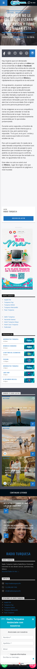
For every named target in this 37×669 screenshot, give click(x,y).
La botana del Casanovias (11, 352)
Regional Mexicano (23, 13)
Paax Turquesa (9, 310)
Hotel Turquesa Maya (11, 322)
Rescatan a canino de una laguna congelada (16, 505)
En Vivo (32, 3)
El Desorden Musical (10, 379)
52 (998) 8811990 (11, 587)
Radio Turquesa (20, 37)
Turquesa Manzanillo (11, 307)
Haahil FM (7, 300)
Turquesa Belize (9, 305)
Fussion (5, 359)
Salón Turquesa (9, 317)
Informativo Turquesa (10, 339)
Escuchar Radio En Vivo (10, 571)
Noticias (10, 13)
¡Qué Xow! (6, 372)
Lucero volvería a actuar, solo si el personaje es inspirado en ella (18, 528)
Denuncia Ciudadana (9, 346)
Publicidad (7, 327)
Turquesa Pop (8, 302)
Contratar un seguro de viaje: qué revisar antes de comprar (18, 440)
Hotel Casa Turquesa (11, 325)
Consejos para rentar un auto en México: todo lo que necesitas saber (18, 470)
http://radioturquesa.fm (13, 583)
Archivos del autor (18, 218)
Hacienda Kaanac (10, 319)
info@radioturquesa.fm (13, 591)
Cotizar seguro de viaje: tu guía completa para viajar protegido (18, 410)
